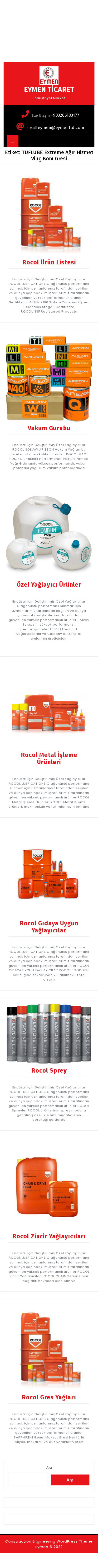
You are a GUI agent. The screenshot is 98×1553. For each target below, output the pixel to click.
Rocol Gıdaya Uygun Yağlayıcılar (49, 927)
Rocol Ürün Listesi (49, 262)
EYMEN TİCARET (49, 89)
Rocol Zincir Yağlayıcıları (49, 1236)
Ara (49, 1467)
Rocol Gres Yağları (49, 1397)
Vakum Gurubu (49, 428)
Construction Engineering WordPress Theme (49, 1541)
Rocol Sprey (49, 1070)
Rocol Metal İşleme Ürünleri (49, 758)
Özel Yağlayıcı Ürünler (49, 584)
